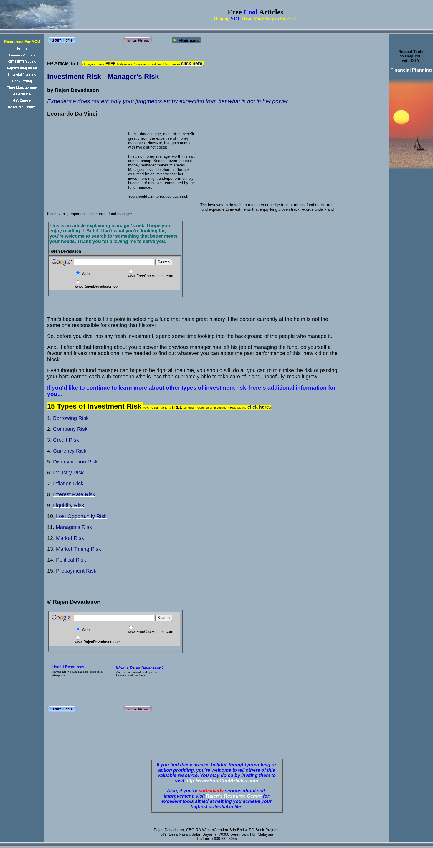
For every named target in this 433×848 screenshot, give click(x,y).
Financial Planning (411, 69)
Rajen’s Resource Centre (234, 795)
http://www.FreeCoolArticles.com (221, 780)
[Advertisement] (118, 53)
